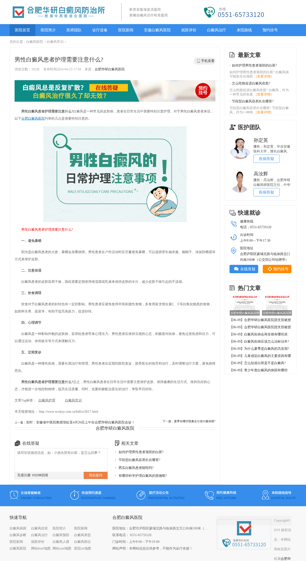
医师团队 (74, 30)
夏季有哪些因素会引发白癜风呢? (194, 421)
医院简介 (48, 30)
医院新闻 (125, 30)
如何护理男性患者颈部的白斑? (141, 452)
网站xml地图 (62, 548)
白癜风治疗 (216, 30)
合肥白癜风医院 (33, 118)
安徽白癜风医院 (157, 30)
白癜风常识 (55, 42)
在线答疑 (248, 269)
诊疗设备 (100, 30)
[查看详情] (264, 76)
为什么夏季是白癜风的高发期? (266, 348)
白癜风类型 (82, 535)
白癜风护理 (46, 400)
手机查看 (207, 61)
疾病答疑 (266, 159)
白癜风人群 (61, 542)
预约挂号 (270, 30)
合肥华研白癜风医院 (110, 69)
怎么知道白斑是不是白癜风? (265, 363)
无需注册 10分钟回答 (32, 475)
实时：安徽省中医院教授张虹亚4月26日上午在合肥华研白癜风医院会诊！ (80, 422)
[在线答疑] (115, 91)
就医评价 (189, 30)
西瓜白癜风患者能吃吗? (136, 468)
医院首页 (22, 30)
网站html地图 (41, 548)
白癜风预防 (61, 535)
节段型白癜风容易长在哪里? (139, 460)
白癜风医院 (34, 42)
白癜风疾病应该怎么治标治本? (266, 341)
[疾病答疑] (240, 139)
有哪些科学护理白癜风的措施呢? (143, 476)
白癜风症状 (39, 528)
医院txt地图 (82, 548)
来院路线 (244, 30)
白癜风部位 (82, 542)
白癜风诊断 (18, 535)
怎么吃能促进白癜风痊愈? (251, 83)
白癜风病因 (18, 528)
